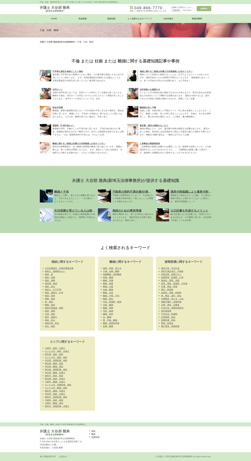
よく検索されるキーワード (140, 18)
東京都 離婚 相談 (54, 363)
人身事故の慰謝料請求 (150, 143)
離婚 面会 (108, 299)
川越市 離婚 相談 (54, 403)
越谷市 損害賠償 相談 (56, 397)
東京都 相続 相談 (54, 354)
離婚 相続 (50, 305)
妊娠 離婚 (108, 289)
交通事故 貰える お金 (172, 299)
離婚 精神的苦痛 (111, 323)
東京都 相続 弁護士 (55, 379)
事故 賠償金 (167, 323)
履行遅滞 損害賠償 (170, 326)
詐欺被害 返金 (168, 317)
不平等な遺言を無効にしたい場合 (68, 71)
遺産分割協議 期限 (54, 308)
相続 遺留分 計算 (54, 292)
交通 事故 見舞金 (170, 305)
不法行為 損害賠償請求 (172, 308)
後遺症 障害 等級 (170, 280)
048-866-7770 (148, 8)
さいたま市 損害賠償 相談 (58, 385)
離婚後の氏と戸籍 (148, 107)
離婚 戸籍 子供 (111, 296)
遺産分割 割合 (52, 323)
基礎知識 (111, 18)
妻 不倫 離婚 (110, 320)
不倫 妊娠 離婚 (111, 271)
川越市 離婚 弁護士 (55, 382)
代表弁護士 (168, 18)
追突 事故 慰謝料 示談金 (174, 283)
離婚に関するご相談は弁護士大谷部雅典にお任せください (79, 143)
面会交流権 (58, 107)
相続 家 (49, 274)
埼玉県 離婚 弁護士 (55, 372)
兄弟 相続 (50, 314)
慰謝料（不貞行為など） (64, 125)
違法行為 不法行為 (170, 268)
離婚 (93, 434)
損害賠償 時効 (168, 320)
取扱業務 (83, 18)
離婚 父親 (108, 286)
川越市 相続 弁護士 (55, 348)
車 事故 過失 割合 (171, 296)
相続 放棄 (50, 277)
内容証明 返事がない (171, 274)
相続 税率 (50, 296)
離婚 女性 (108, 292)
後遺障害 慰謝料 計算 (172, 277)
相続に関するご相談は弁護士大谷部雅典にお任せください (166, 71)
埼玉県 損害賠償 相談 (56, 360)
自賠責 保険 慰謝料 (171, 292)
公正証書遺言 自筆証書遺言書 (59, 268)
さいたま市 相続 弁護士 (57, 351)
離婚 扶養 (108, 280)
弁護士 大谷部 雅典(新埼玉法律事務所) (57, 42)
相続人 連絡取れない (55, 271)
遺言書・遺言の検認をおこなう (154, 125)
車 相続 (49, 302)
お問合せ (203, 9)
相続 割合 (50, 286)
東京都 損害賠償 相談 (56, 369)
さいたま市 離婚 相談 (56, 388)
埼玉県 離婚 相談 (54, 366)
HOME (54, 18)
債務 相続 (50, 299)
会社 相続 (50, 326)
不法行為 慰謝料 (169, 314)
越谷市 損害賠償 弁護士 (57, 406)
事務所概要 (197, 18)
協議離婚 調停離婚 (112, 274)
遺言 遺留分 (51, 317)
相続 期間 (50, 311)
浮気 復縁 (108, 311)
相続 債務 (50, 280)
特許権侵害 (166, 311)
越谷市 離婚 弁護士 (55, 391)
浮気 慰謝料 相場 (112, 302)
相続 (93, 431)
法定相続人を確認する (150, 89)
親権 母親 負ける (112, 268)
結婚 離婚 (108, 326)
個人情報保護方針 (48, 456)
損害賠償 (95, 437)
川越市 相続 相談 (54, 400)
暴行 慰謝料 (167, 289)
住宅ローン (58, 89)
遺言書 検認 (51, 283)
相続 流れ (50, 320)
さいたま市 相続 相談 (56, 357)
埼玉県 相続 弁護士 (55, 394)
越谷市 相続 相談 (54, 375)
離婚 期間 (108, 308)
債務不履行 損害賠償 (171, 302)
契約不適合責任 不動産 (172, 271)
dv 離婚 (107, 317)
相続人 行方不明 (53, 289)
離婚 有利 (108, 314)
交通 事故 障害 (169, 286)
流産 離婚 (108, 305)
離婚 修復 (108, 283)
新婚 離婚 (108, 277)
